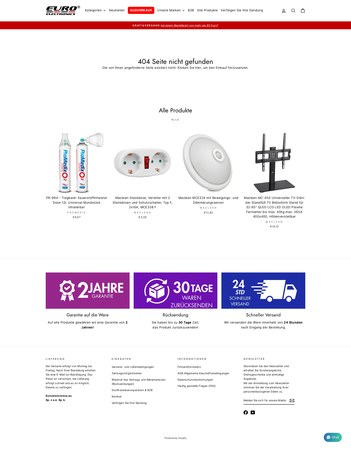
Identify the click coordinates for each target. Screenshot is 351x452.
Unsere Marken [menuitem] (169, 10)
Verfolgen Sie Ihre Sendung (129, 402)
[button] (333, 437)
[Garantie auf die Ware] (88, 290)
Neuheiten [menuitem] (117, 10)
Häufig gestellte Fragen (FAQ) (197, 385)
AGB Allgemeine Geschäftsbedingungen (203, 373)
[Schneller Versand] (263, 290)
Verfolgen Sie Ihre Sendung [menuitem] (242, 10)
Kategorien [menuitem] (93, 10)
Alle (175, 119)
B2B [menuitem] (191, 10)
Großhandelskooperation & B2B (132, 390)
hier (198, 68)
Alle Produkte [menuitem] (207, 10)
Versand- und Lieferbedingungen (133, 366)
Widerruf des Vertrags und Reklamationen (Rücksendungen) (139, 381)
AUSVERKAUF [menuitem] (141, 10)
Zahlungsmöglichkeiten (127, 373)
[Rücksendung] (176, 290)
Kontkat (117, 396)
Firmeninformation (189, 366)
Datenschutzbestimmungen (195, 379)
